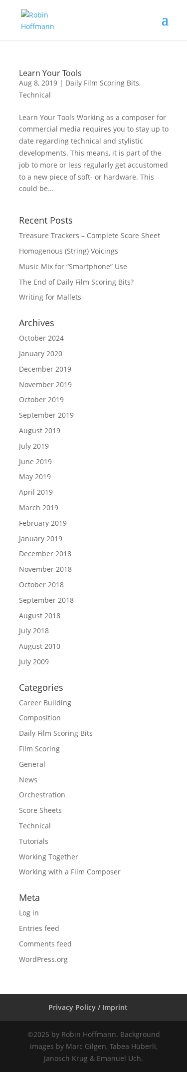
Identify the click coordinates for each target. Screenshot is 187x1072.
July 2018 (34, 630)
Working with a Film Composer (70, 871)
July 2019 (34, 446)
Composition (40, 717)
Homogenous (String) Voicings (68, 251)
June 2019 (35, 461)
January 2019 (40, 538)
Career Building (45, 702)
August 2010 (39, 646)
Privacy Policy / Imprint (88, 1007)
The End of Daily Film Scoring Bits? (76, 282)
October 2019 (41, 399)
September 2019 (46, 415)
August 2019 (39, 430)
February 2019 (43, 523)
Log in (29, 912)
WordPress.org (43, 959)
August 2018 (39, 615)
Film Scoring (39, 748)
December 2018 (45, 553)
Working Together (48, 856)
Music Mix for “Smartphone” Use (73, 266)
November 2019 (45, 384)
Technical (35, 95)
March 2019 (38, 507)
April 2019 (36, 492)
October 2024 (41, 338)
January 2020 (40, 353)
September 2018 (46, 600)
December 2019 (45, 369)
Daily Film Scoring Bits (102, 83)
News (28, 779)
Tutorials (33, 841)
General (32, 764)
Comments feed (45, 943)
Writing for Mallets (50, 297)
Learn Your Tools (50, 73)
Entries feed (39, 928)
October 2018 (41, 584)
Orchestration (42, 794)
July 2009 (34, 661)
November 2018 (45, 569)
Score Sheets (40, 810)
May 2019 (35, 476)
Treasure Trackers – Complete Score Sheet (89, 235)
